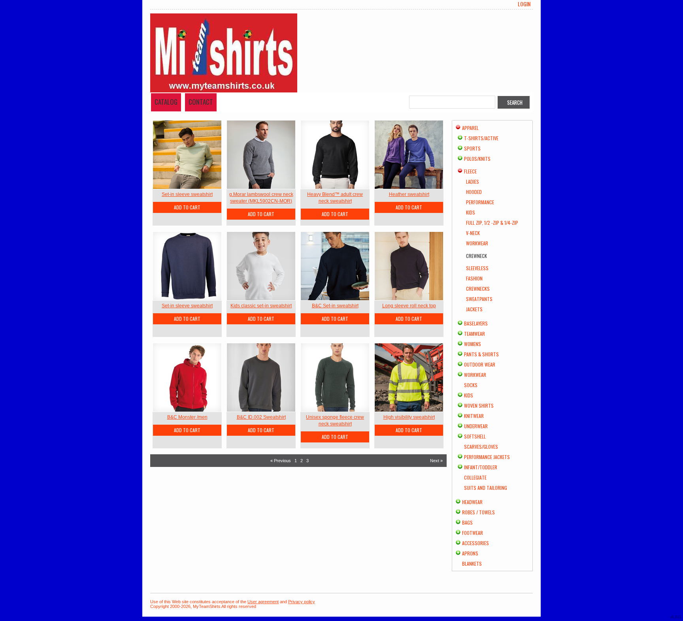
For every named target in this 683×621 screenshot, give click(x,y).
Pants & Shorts (481, 354)
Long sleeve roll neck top (409, 306)
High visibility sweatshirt (409, 417)
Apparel (470, 127)
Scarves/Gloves (481, 446)
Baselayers (476, 323)
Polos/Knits (477, 158)
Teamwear (474, 333)
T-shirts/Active (481, 138)
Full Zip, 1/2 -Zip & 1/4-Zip (492, 222)
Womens (472, 344)
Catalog (166, 102)
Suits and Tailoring (485, 487)
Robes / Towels (478, 512)
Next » (436, 460)
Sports (472, 148)
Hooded (474, 191)
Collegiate (475, 477)
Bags (467, 522)
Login (524, 4)
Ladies (472, 181)
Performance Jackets (487, 457)
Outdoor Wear (479, 364)
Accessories (475, 543)
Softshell (475, 436)
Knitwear (474, 415)
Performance (480, 202)
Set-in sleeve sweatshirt (187, 194)
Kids (470, 212)
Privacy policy (301, 601)
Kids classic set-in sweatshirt (261, 306)
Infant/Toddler (480, 467)
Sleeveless (477, 268)
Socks (470, 385)
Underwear (476, 426)
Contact (201, 102)
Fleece (470, 171)
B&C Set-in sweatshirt (335, 306)
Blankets (472, 563)
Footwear (472, 532)
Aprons (470, 553)
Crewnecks (478, 288)
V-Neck (473, 233)
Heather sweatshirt (409, 194)
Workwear (477, 243)
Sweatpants (479, 298)
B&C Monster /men (187, 417)
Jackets (474, 309)
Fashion (474, 278)
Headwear (472, 502)
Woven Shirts (479, 405)
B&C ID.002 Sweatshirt (261, 417)
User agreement (263, 601)
